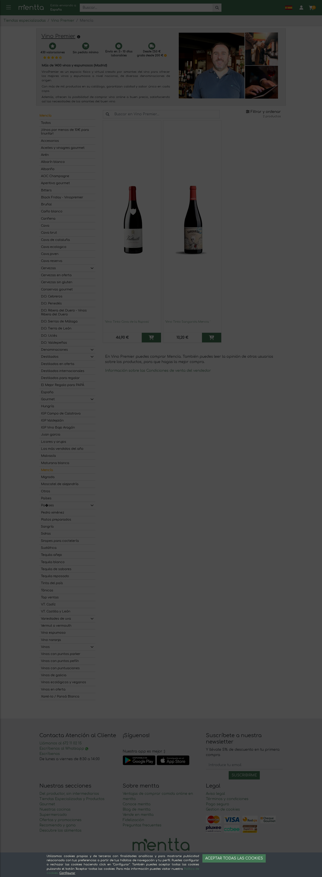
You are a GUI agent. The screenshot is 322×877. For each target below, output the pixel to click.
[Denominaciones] (92, 349)
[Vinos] (92, 647)
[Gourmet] (92, 399)
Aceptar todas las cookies (234, 858)
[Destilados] (92, 356)
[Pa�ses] (92, 505)
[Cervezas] (92, 268)
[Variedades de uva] (92, 618)
